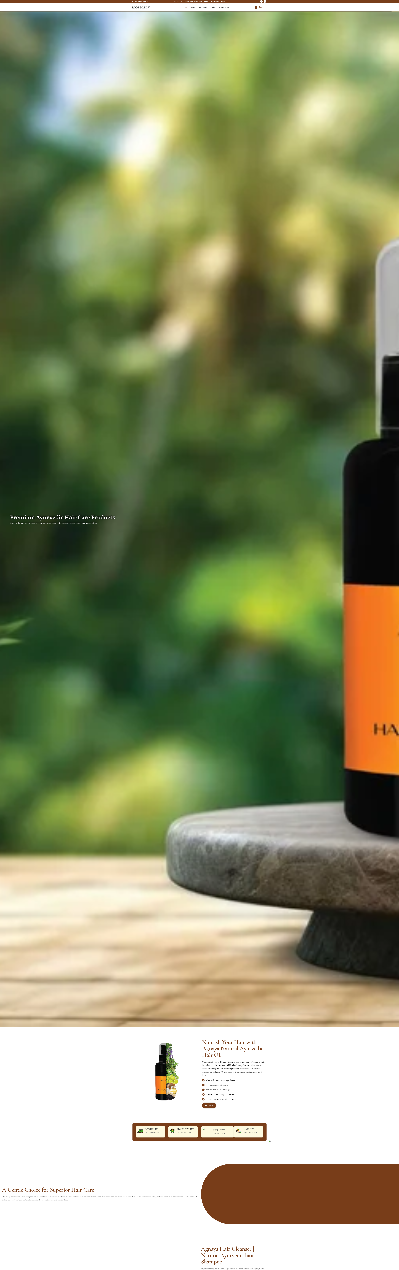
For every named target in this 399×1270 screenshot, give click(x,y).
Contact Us (224, 7)
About (193, 7)
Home (185, 7)
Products (203, 7)
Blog (214, 7)
